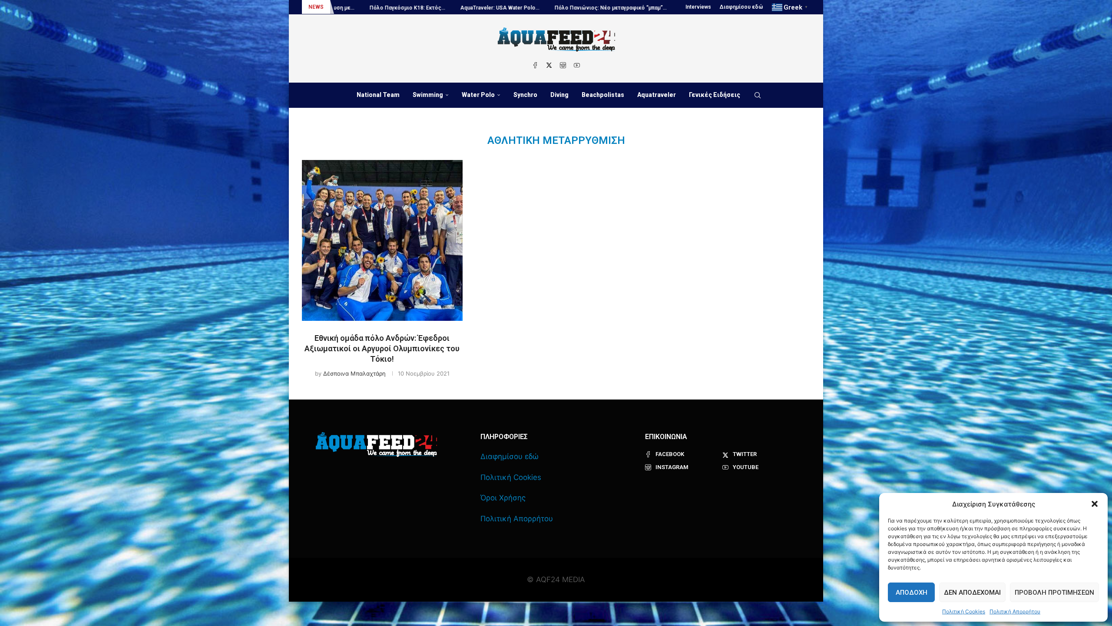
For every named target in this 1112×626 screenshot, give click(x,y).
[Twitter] (549, 65)
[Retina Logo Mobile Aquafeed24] (376, 444)
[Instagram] (563, 65)
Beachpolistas (603, 94)
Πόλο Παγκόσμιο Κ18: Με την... (652, 8)
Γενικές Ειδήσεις (714, 94)
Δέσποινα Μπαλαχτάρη (354, 373)
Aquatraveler (656, 94)
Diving (559, 94)
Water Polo (478, 94)
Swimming (428, 94)
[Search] (757, 95)
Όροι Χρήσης (503, 497)
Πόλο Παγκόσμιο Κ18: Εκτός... (338, 8)
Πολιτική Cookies (963, 611)
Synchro (525, 94)
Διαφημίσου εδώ (741, 7)
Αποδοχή (911, 592)
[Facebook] (535, 65)
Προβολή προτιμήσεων (1054, 592)
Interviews (698, 7)
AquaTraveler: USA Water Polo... (430, 8)
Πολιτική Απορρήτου (1015, 611)
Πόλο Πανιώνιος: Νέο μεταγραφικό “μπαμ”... (542, 8)
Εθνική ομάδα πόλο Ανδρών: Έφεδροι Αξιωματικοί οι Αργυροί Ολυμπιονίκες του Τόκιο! (382, 348)
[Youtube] (577, 65)
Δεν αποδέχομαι (972, 592)
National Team (378, 94)
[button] (1094, 503)
